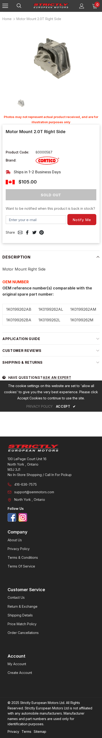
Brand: (11, 160)
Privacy (13, 731)
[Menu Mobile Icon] (5, 6)
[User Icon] (81, 6)
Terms (26, 731)
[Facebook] (12, 517)
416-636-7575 (25, 484)
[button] (81, 219)
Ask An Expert (57, 378)
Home (7, 19)
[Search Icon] (24, 6)
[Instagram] (23, 517)
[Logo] (51, 6)
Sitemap (40, 731)
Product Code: (17, 152)
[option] (51, 58)
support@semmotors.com (34, 492)
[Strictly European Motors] (51, 448)
